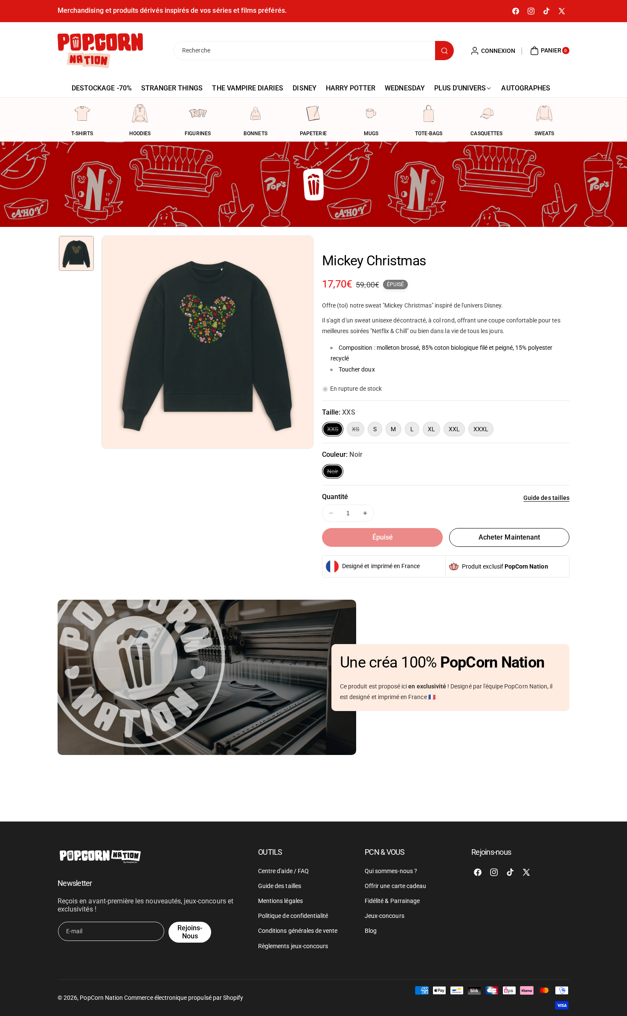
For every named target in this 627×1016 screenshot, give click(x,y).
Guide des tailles (546, 497)
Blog (371, 930)
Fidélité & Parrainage (392, 900)
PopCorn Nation (101, 997)
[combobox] (313, 50)
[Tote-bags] (428, 113)
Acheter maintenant (509, 537)
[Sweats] (544, 113)
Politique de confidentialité (293, 915)
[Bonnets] (255, 113)
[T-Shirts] (82, 113)
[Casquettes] (486, 113)
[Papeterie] (313, 113)
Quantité (335, 497)
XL (431, 429)
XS (358, 430)
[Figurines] (198, 113)
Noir (335, 473)
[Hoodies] (140, 113)
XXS (335, 430)
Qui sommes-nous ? (391, 871)
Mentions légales (280, 900)
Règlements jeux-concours (293, 946)
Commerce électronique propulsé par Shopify (183, 997)
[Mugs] (371, 113)
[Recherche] (444, 50)
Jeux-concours (384, 915)
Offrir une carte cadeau (395, 885)
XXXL (480, 429)
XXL (454, 429)
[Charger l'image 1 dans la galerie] (76, 253)
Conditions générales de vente (297, 930)
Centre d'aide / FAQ (283, 871)
